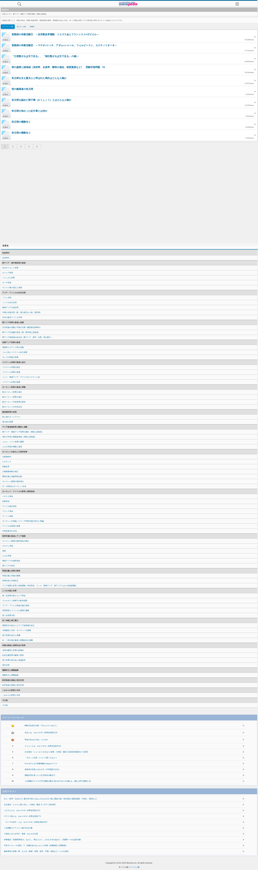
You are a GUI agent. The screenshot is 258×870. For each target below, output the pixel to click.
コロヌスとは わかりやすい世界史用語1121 (22, 810)
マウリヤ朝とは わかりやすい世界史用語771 (22, 816)
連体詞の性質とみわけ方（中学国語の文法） (42, 769)
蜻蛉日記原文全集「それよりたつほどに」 (42, 726)
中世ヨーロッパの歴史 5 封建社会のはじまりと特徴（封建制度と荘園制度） (36, 845)
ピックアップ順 (8, 26)
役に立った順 (21, 26)
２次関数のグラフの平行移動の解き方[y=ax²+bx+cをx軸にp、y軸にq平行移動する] (58, 781)
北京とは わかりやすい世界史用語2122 (41, 733)
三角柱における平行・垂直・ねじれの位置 (21, 834)
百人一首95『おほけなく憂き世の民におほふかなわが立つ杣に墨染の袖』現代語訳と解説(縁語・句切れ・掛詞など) (50, 799)
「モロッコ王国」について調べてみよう (41, 758)
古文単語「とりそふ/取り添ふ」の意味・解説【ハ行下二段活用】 (30, 805)
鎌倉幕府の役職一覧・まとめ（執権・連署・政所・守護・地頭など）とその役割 (36, 851)
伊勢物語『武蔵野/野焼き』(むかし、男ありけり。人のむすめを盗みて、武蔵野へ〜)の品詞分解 (42, 840)
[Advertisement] (129, 196)
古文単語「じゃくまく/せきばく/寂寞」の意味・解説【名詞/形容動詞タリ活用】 (57, 752)
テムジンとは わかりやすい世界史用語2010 (43, 746)
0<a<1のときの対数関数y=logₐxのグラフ (41, 764)
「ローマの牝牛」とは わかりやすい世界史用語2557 (25, 822)
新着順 (32, 26)
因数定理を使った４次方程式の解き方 (40, 775)
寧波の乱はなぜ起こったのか (36, 740)
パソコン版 (135, 867)
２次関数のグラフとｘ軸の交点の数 (18, 828)
